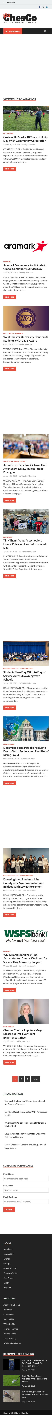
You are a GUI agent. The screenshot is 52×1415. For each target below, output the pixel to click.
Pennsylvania (8, 744)
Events (6, 1258)
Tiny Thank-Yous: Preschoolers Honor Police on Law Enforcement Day (24, 544)
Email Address (10, 1197)
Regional (7, 262)
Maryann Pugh (29, 759)
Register (7, 1287)
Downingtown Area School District (18, 669)
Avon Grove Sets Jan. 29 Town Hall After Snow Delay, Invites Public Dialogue (24, 468)
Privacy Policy (9, 1333)
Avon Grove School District (14, 461)
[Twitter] (43, 7)
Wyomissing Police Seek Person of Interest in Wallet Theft (35, 1394)
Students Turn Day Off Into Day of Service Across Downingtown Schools (24, 675)
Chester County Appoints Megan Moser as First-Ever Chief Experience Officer (23, 1033)
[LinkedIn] (47, 7)
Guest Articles (10, 1268)
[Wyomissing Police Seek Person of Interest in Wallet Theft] (11, 1392)
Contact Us (8, 1314)
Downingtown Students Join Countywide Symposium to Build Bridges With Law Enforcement (23, 883)
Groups (6, 1263)
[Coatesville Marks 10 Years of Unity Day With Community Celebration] (26, 118)
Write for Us (9, 1324)
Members (7, 1249)
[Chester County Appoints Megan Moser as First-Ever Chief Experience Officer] (26, 1012)
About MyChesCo (11, 1304)
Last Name (8, 1185)
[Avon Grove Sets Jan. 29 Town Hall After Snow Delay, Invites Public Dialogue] (26, 446)
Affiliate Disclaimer (12, 1343)
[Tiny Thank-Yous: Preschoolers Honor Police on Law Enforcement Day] (26, 522)
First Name (8, 1174)
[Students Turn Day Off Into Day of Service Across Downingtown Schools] (26, 654)
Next (35, 1079)
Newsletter (8, 1254)
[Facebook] (39, 7)
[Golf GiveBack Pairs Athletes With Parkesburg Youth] (11, 1376)
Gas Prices (8, 1278)
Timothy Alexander (28, 144)
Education (7, 537)
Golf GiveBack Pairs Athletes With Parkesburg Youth (34, 1379)
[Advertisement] (26, 66)
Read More (8, 168)
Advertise (7, 1309)
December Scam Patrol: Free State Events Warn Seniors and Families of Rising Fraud (26, 751)
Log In (6, 1282)
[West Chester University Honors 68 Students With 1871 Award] (26, 318)
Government (8, 1027)
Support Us (8, 1319)
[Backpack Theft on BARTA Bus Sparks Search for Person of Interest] (11, 1360)
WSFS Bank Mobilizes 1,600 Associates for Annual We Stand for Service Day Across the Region (25, 958)
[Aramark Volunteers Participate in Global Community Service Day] (26, 247)
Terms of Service (10, 1328)
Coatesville (8, 134)
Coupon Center (10, 1273)
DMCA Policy (9, 1338)
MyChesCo (23, 1413)
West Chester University (13, 333)
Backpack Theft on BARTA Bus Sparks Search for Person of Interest (34, 1363)
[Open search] (45, 31)
